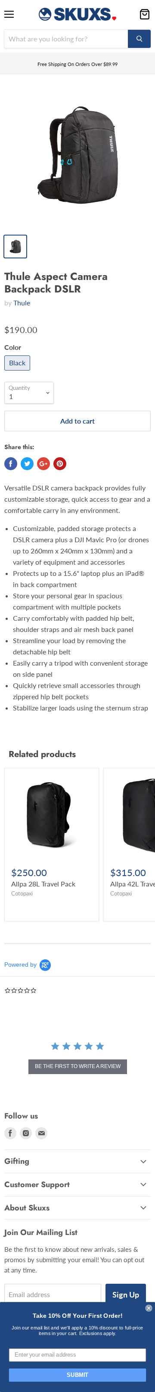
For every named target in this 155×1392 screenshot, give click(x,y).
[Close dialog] (149, 1308)
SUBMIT (77, 1375)
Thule (21, 303)
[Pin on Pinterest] (59, 463)
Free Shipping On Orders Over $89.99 (77, 64)
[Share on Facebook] (10, 463)
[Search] (139, 39)
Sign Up (125, 1294)
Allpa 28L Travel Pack (43, 884)
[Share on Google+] (43, 463)
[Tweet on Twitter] (27, 463)
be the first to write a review (78, 1066)
